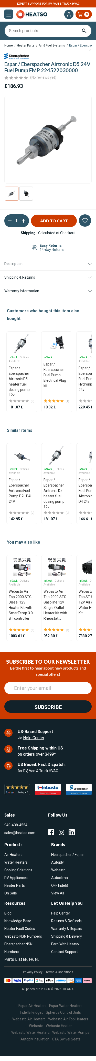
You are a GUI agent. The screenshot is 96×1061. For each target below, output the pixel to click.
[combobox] (48, 551)
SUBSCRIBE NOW (48, 603)
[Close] (87, 450)
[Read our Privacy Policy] (81, 581)
